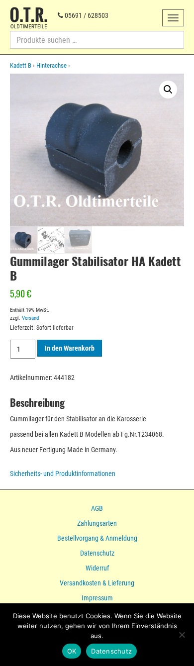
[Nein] (182, 635)
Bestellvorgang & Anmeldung (97, 538)
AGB (97, 508)
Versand (30, 318)
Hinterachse (51, 65)
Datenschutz (97, 553)
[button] (168, 89)
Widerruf (97, 568)
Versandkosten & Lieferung (97, 583)
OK (72, 651)
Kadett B (20, 65)
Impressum (97, 598)
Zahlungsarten (97, 523)
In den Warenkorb (70, 348)
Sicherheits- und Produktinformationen (62, 473)
